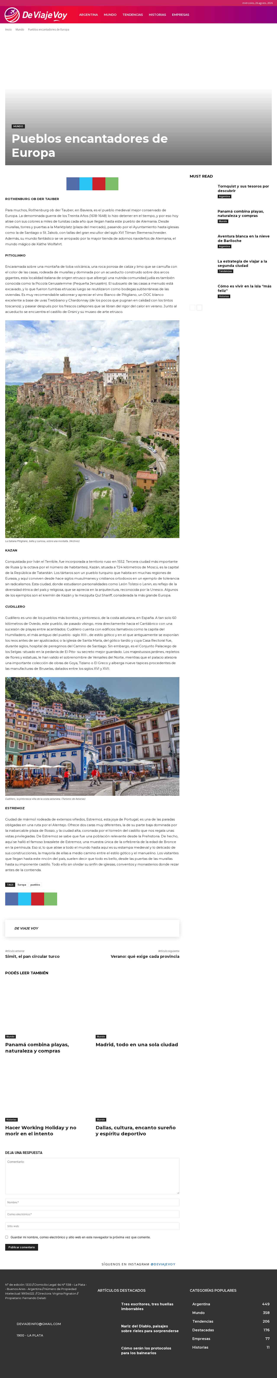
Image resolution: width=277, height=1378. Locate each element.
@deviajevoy (163, 1264)
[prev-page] (192, 307)
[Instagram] (248, 14)
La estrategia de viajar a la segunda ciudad (242, 263)
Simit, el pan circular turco (32, 956)
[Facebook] (241, 14)
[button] (267, 15)
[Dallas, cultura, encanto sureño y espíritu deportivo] (138, 1092)
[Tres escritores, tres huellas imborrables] (108, 1308)
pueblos (35, 884)
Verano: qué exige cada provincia (145, 956)
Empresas (180, 15)
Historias (157, 15)
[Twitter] (256, 14)
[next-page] (199, 307)
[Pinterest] (98, 183)
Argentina (88, 15)
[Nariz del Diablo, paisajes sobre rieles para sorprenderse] (108, 1330)
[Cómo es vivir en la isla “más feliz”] (202, 291)
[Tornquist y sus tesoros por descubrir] (202, 191)
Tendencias (132, 15)
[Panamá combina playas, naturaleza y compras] (47, 1009)
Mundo (110, 15)
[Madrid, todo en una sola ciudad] (138, 1009)
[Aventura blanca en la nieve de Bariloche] (202, 241)
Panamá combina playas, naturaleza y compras (37, 1048)
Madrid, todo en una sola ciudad (137, 1045)
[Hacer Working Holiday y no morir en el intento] (47, 1092)
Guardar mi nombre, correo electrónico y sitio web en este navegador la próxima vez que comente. (81, 1237)
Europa (22, 884)
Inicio (8, 29)
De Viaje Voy (26, 928)
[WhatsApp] (111, 183)
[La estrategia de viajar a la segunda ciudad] (202, 267)
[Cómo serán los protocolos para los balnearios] (108, 1352)
